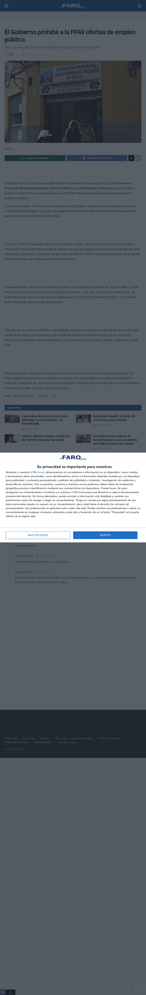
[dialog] (73, 498)
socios (41, 472)
